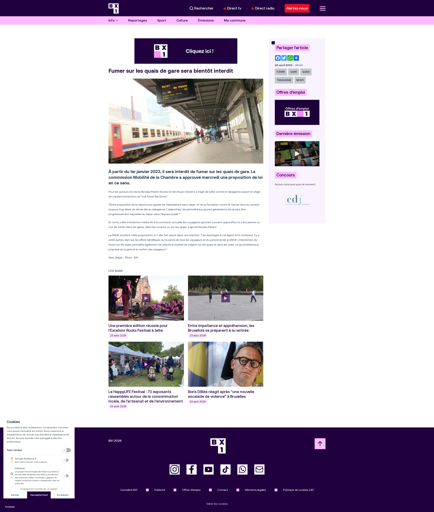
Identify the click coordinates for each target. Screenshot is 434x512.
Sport (161, 20)
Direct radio (264, 8)
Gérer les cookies (217, 504)
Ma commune (234, 20)
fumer (281, 72)
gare (293, 72)
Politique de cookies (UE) (298, 490)
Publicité (159, 490)
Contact (223, 490)
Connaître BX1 (128, 490)
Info (111, 20)
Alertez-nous (297, 8)
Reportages (137, 20)
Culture (182, 20)
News (300, 80)
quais (306, 72)
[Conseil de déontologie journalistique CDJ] (297, 200)
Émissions (206, 20)
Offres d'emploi (191, 490)
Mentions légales (255, 490)
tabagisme (284, 80)
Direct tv (234, 8)
